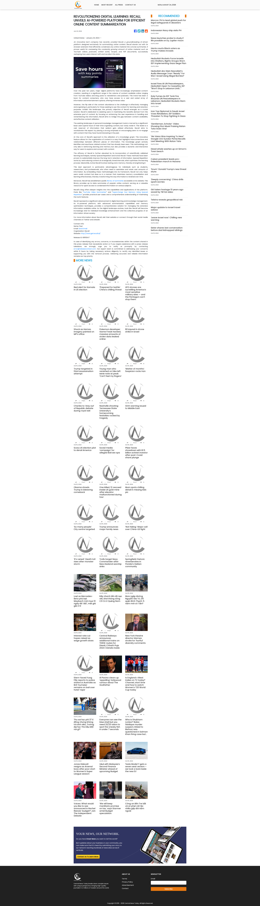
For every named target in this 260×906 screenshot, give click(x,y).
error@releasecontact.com (85, 249)
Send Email (83, 228)
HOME (96, 5)
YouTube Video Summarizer (94, 192)
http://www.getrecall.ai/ (90, 233)
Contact (125, 888)
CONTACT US (130, 5)
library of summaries (115, 181)
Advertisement (128, 885)
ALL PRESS (119, 5)
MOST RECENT (107, 5)
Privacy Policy (127, 882)
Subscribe (169, 889)
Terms (124, 879)
